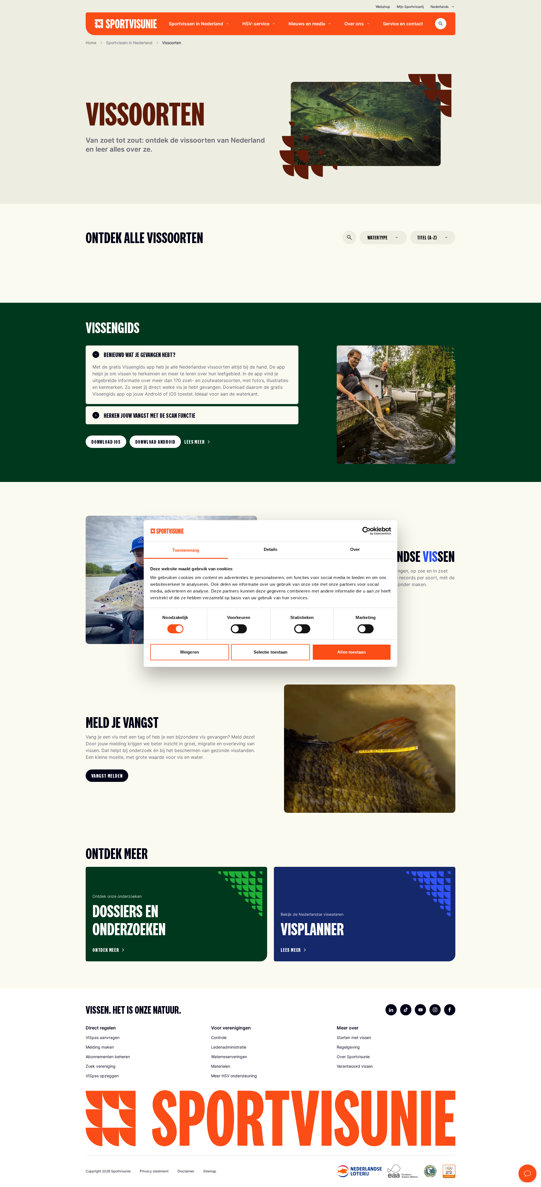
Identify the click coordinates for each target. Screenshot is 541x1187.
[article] (176, 914)
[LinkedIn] (391, 1009)
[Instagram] (435, 1009)
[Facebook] (449, 1009)
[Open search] (440, 23)
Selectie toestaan (271, 652)
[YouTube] (420, 1009)
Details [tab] (271, 549)
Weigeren (189, 652)
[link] (106, 442)
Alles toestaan (351, 652)
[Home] (126, 23)
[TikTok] (405, 1009)
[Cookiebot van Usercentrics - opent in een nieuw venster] (366, 531)
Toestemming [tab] (185, 550)
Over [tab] (355, 549)
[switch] (239, 628)
